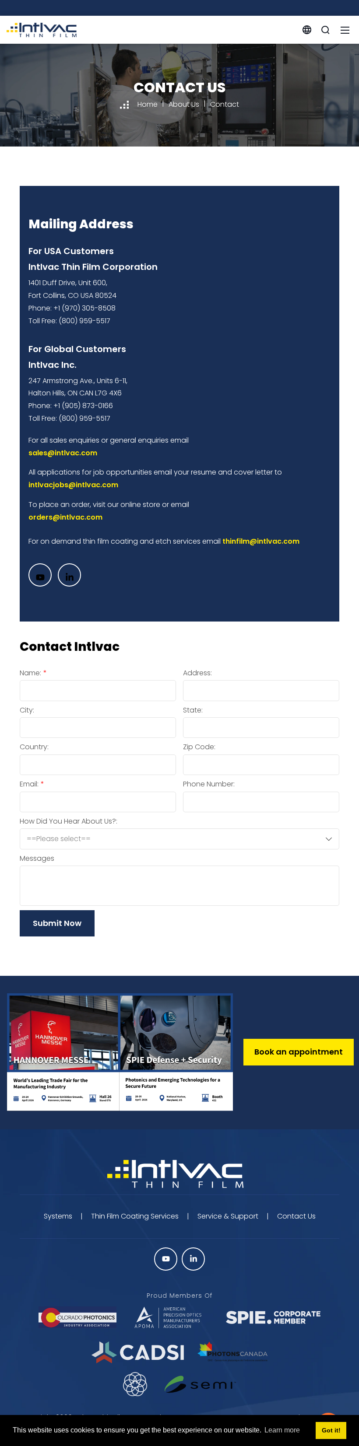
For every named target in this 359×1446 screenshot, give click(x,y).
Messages (37, 858)
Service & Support (227, 1216)
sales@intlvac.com (62, 453)
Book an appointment (298, 1051)
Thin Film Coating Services (135, 1216)
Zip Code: (199, 747)
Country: (34, 747)
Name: (30, 673)
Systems (58, 1216)
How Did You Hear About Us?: (68, 821)
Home (147, 104)
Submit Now (57, 923)
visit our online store (126, 504)
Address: (197, 673)
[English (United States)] (307, 29)
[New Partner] (200, 1384)
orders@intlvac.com (65, 517)
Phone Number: (209, 784)
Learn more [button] (282, 1430)
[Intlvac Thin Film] (42, 29)
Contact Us (296, 1216)
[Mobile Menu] (345, 29)
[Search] (325, 30)
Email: (29, 784)
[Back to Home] (179, 1175)
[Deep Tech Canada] (135, 1384)
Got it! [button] (331, 1430)
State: (193, 710)
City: (27, 710)
